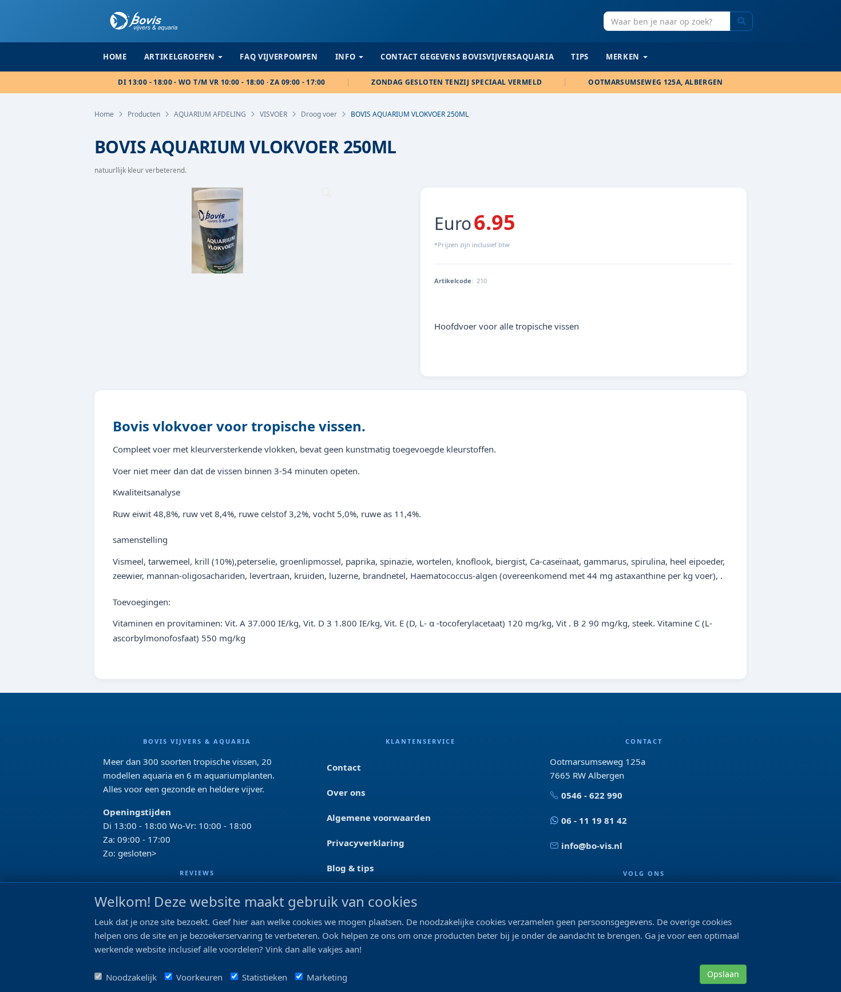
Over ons (346, 792)
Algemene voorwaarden (379, 817)
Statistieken (264, 977)
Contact (344, 767)
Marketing (327, 977)
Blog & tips (350, 868)
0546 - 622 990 (591, 795)
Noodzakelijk (131, 977)
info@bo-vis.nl (591, 845)
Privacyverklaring (365, 842)
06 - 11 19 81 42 (594, 820)
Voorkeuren (199, 977)
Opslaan (723, 974)
